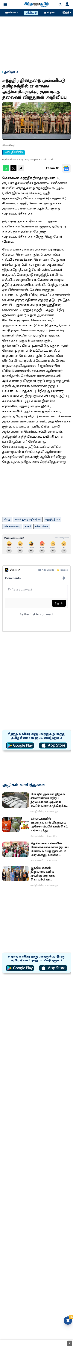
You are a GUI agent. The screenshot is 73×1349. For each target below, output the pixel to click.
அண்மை (11, 12)
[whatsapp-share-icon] (6, 170)
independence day (12, 526)
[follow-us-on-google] (66, 168)
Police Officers (41, 526)
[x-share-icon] (13, 170)
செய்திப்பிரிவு (14, 152)
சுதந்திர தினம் (52, 519)
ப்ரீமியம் (31, 13)
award (28, 526)
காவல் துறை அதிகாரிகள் (28, 519)
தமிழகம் (50, 12)
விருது (7, 519)
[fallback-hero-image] (15, 800)
